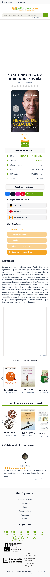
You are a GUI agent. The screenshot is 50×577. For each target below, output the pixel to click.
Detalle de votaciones (24, 187)
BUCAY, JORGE (27, 435)
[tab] (25, 150)
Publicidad (25, 515)
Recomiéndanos (25, 511)
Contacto (25, 519)
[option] (10, 380)
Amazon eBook (21, 217)
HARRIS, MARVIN (10, 435)
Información (25, 503)
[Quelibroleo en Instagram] (17, 194)
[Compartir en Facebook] (7, 194)
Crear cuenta (20, 2)
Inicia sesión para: (16, 229)
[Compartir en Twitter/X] (12, 194)
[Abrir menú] (45, 15)
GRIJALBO (39, 160)
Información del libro (23, 150)
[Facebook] (6, 532)
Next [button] (48, 378)
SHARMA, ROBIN (25, 82)
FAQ (25, 507)
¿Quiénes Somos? (25, 499)
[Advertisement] (25, 46)
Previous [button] (2, 378)
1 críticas (25, 145)
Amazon (18, 205)
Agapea (17, 211)
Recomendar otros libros (21, 252)
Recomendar (36, 194)
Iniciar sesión (8, 2)
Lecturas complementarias (31, 156)
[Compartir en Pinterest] (22, 194)
